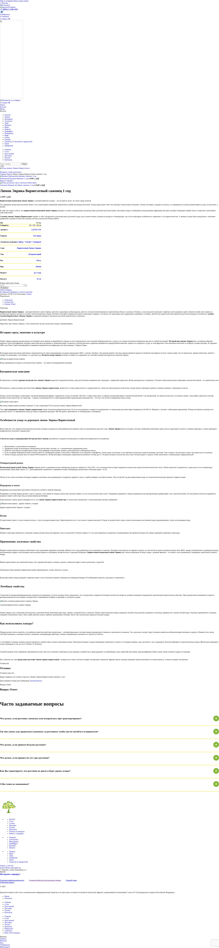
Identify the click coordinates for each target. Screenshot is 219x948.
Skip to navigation (7, 1)
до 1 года (37, 273)
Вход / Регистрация (12, 933)
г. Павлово (4, 3)
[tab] (8, 300)
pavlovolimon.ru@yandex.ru (10, 868)
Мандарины (13, 842)
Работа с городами (16, 834)
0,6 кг (38, 260)
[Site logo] (7, 7)
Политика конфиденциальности (12, 880)
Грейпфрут (13, 844)
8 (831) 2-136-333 (6, 866)
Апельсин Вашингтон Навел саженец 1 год (17, 185)
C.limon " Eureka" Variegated (29, 242)
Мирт (11, 854)
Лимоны (12, 837)
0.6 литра (37, 236)
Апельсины (13, 839)
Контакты (13, 829)
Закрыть (3, 939)
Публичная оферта (7, 882)
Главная (3, 174)
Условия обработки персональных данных (45, 880)
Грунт (11, 860)
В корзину (4, 288)
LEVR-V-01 (36, 230)
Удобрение (13, 858)
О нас (11, 821)
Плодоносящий (35, 254)
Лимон (9, 174)
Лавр (11, 856)
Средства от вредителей (18, 862)
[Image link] (8, 815)
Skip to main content (21, 1)
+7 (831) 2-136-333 (9, 9)
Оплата (12, 827)
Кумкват (12, 846)
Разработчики (71, 880)
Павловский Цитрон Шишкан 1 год (14, 178)
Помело (12, 852)
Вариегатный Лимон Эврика (29, 248)
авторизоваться (36, 681)
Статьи (12, 823)
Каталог (3, 107)
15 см (39, 279)
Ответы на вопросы (17, 831)
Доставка (12, 825)
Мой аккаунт (5, 5)
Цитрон (12, 848)
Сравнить (8, 931)
